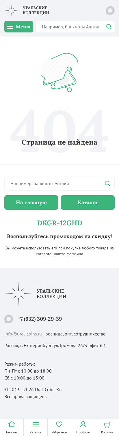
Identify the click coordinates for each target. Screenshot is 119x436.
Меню (23, 27)
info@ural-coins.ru (23, 334)
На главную (31, 202)
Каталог (88, 202)
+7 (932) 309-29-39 (40, 318)
